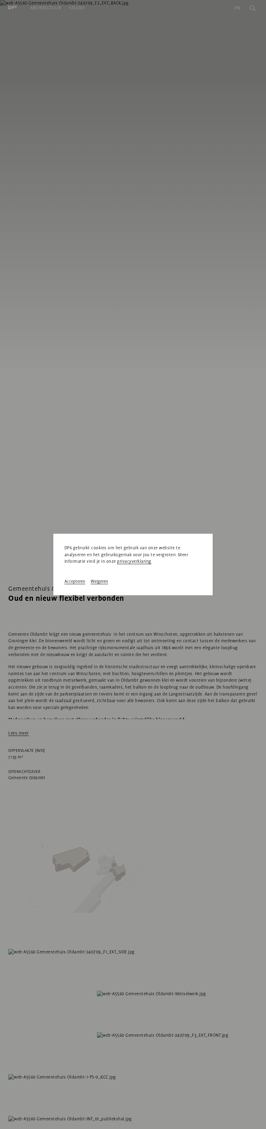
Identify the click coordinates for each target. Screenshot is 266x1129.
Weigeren (99, 581)
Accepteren (74, 581)
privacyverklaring (134, 561)
